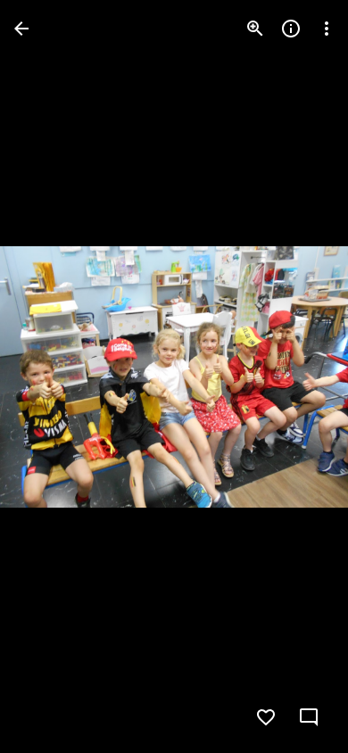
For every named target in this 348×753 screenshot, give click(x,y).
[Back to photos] (21, 28)
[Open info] (291, 28)
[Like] (266, 717)
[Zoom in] (255, 28)
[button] (50, 376)
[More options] (326, 28)
